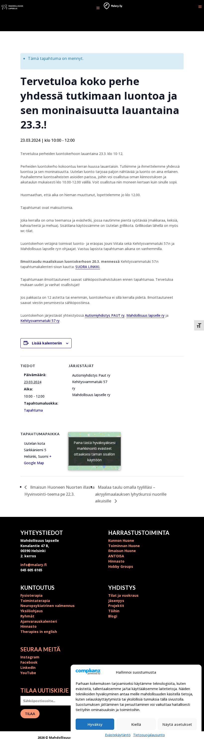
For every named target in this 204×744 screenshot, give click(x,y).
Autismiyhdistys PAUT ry (104, 315)
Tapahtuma (33, 410)
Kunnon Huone (121, 540)
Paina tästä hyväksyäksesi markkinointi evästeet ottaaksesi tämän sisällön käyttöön (94, 451)
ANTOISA (116, 556)
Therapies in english (38, 631)
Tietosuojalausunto (149, 735)
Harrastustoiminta (138, 532)
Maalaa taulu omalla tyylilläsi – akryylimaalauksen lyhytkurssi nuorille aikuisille (130, 494)
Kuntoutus (37, 587)
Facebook (29, 662)
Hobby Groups (120, 566)
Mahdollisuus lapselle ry (145, 315)
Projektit (116, 605)
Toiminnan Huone (124, 545)
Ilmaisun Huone (122, 550)
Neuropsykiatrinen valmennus (47, 605)
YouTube (28, 672)
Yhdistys (122, 587)
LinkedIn (28, 667)
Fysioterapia (31, 595)
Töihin (113, 610)
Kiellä (136, 724)
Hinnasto (116, 561)
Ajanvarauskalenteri (38, 621)
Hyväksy (95, 724)
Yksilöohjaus (31, 610)
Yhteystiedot (41, 532)
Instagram (29, 657)
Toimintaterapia (35, 600)
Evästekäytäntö (118, 735)
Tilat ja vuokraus (123, 595)
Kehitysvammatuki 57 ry (39, 320)
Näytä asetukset (177, 724)
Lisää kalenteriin (47, 343)
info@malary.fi (33, 564)
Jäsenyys (116, 600)
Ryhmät (27, 616)
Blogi (112, 616)
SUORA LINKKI (87, 266)
